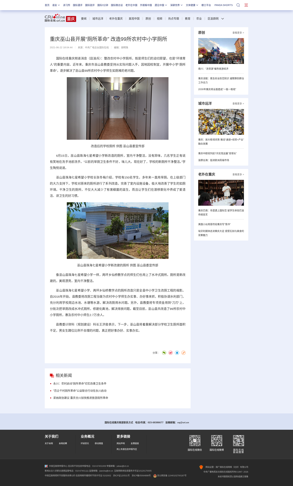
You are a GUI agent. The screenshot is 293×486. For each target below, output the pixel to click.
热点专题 (173, 18)
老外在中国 (131, 5)
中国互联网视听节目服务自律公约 (60, 475)
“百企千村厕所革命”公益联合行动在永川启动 (79, 390)
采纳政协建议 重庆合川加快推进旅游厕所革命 (80, 397)
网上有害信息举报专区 (127, 449)
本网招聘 (63, 443)
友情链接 (135, 443)
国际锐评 (90, 5)
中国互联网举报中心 (58, 466)
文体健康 (190, 5)
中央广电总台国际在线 (97, 47)
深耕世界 (175, 5)
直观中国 (134, 18)
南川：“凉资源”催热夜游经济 (213, 68)
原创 (148, 18)
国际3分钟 (102, 5)
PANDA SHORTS (223, 5)
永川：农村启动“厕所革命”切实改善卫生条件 (79, 383)
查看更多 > (238, 32)
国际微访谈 (117, 5)
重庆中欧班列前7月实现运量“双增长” (217, 153)
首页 (47, 5)
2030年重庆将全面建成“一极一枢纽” (217, 89)
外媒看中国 (146, 5)
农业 (199, 18)
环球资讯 (85, 443)
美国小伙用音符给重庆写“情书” (214, 224)
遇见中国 (159, 5)
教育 (187, 18)
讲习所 (66, 5)
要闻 (83, 18)
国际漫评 (77, 5)
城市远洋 (97, 18)
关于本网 (49, 443)
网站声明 (121, 443)
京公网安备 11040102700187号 (172, 475)
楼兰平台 (206, 5)
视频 (159, 18)
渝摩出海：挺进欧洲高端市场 (213, 160)
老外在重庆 (116, 18)
